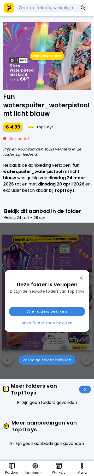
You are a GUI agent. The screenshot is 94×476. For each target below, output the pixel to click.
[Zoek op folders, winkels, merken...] (83, 8)
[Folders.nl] (9, 8)
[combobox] (47, 8)
